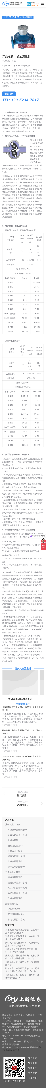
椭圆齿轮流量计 (15, 845)
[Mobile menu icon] (42, 3)
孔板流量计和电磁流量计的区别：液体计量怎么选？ (22, 976)
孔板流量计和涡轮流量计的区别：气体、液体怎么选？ (22, 732)
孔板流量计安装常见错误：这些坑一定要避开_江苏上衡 (22, 708)
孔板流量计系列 (15, 861)
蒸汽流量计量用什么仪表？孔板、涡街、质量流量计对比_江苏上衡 (22, 957)
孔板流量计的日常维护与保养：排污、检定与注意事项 (21, 950)
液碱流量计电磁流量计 (20, 699)
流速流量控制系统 (16, 914)
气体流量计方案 (12, 872)
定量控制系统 (14, 909)
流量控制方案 (11, 903)
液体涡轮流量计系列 (17, 835)
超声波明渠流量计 (16, 866)
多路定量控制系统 (16, 919)
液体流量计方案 (12, 824)
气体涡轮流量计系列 (17, 888)
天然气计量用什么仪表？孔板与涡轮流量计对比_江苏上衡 (22, 758)
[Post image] (20, 682)
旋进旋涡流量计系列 (17, 882)
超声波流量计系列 (16, 856)
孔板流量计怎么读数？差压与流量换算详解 (22, 963)
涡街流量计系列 (15, 877)
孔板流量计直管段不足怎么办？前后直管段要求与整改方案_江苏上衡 (22, 970)
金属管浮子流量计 (16, 851)
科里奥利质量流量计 (17, 830)
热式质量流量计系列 (17, 893)
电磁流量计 (13, 840)
